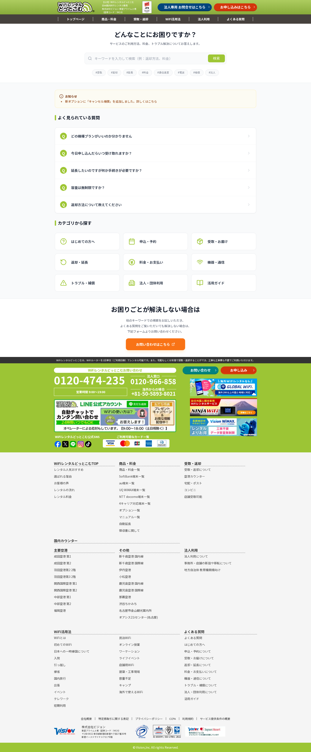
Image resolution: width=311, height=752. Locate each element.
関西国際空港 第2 (65, 590)
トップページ (75, 19)
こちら (152, 101)
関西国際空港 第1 (65, 583)
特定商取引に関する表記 (113, 719)
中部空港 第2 (62, 604)
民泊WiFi (125, 638)
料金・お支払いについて (200, 671)
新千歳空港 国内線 (131, 556)
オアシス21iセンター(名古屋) (138, 617)
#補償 (196, 72)
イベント (60, 692)
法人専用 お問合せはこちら (184, 7)
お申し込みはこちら (235, 7)
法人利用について (196, 556)
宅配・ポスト (193, 483)
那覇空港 (125, 597)
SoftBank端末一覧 (131, 476)
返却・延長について (197, 665)
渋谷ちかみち (128, 604)
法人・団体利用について (200, 692)
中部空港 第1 (62, 597)
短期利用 (60, 705)
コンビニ (190, 490)
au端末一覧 (126, 483)
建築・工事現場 (129, 671)
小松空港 (125, 576)
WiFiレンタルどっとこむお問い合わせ (115, 370)
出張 (57, 685)
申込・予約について (197, 651)
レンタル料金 (63, 496)
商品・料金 (109, 19)
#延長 (130, 72)
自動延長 (125, 524)
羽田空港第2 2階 (65, 570)
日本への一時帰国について (71, 651)
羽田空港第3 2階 (65, 576)
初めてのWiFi (63, 644)
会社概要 (86, 719)
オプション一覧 (129, 510)
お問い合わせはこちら (153, 344)
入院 (57, 658)
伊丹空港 (125, 570)
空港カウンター (194, 476)
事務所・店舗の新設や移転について (208, 563)
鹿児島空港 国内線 (131, 583)
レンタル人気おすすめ (69, 469)
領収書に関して (129, 530)
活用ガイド (191, 699)
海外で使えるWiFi (131, 692)
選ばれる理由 (63, 476)
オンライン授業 (129, 644)
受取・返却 (140, 19)
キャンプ (125, 685)
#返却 (114, 72)
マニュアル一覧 (129, 517)
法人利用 (204, 19)
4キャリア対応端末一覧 (134, 503)
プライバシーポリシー (149, 719)
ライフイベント (129, 658)
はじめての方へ (194, 644)
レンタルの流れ (64, 490)
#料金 (145, 72)
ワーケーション (129, 651)
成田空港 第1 (62, 556)
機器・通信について (197, 678)
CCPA (172, 719)
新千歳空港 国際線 (131, 563)
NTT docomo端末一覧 (134, 496)
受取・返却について (197, 469)
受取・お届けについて (199, 658)
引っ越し (60, 665)
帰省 (57, 671)
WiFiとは (60, 638)
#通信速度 (163, 72)
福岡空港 (60, 610)
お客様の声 (61, 483)
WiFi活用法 (172, 19)
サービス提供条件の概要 (215, 719)
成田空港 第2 (62, 563)
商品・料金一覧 (129, 469)
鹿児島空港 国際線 (131, 590)
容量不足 (125, 678)
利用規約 (187, 719)
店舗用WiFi (126, 665)
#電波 (181, 72)
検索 (216, 58)
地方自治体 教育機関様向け (202, 570)
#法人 (212, 72)
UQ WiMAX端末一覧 (132, 490)
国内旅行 (60, 678)
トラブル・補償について (200, 685)
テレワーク (61, 699)
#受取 (99, 72)
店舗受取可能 (193, 496)
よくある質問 (236, 19)
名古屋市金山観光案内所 (135, 610)
